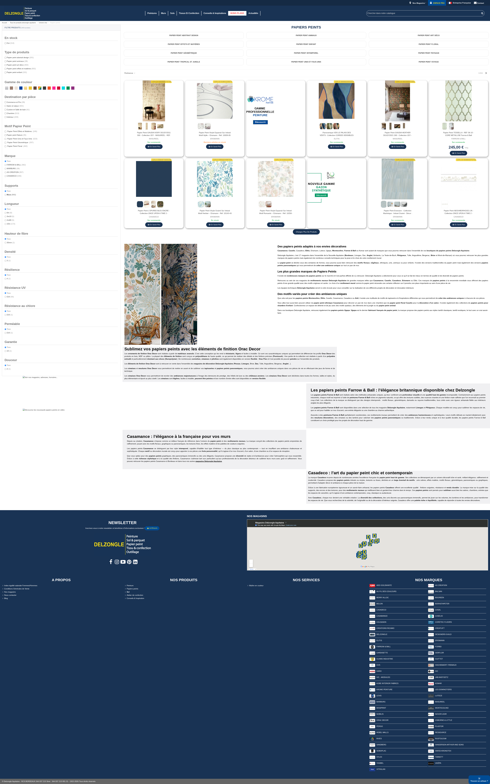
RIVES (379, 739)
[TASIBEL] (372, 763)
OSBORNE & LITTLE (443, 720)
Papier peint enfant (17, 72)
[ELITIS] (372, 641)
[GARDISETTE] (372, 653)
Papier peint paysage (428, 53)
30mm (11, 243)
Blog (6, 598)
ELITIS (379, 640)
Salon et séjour (15, 106)
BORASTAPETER (442, 604)
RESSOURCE (440, 732)
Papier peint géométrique (184, 53)
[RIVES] (372, 739)
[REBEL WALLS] (372, 733)
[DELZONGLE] (372, 635)
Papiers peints (132, 589)
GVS (378, 665)
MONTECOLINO (442, 708)
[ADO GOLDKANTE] (372, 585)
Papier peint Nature (16, 135)
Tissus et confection (189, 13)
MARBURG (13, 168)
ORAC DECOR (382, 720)
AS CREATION (15, 172)
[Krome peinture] (260, 111)
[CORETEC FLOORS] (431, 622)
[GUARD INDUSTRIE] (372, 659)
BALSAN (438, 591)
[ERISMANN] (431, 641)
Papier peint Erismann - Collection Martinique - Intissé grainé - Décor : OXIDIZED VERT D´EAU (397, 213)
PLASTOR (439, 726)
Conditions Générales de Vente (16, 589)
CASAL (438, 610)
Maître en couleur (256, 585)
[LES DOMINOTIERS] (431, 690)
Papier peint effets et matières (21, 69)
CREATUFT (440, 628)
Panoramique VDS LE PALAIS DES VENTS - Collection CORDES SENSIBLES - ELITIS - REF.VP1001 (336, 135)
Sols (172, 13)
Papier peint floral (429, 44)
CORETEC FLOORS (443, 622)
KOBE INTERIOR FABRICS (387, 683)
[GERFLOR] (431, 653)
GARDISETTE (382, 653)
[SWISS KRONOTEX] (431, 751)
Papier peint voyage (429, 62)
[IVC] (431, 671)
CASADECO (14, 176)
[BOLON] (372, 604)
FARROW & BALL (16, 165)
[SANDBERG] (372, 745)
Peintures (152, 13)
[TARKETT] (431, 757)
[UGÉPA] (431, 763)
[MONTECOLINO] (431, 708)
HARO (379, 671)
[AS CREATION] (431, 585)
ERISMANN (439, 640)
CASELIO (439, 616)
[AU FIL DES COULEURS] (372, 592)
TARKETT (439, 757)
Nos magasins (10, 592)
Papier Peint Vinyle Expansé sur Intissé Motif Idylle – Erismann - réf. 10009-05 (215, 134)
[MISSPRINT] (372, 708)
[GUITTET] (431, 659)
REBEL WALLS (382, 732)
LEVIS (378, 696)
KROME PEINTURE (384, 689)
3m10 (10, 216)
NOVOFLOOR (441, 714)
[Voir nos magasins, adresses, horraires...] (61, 391)
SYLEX (379, 757)
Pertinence (129, 73)
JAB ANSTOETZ (441, 677)
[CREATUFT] (431, 628)
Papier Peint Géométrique (20, 142)
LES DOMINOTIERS (443, 689)
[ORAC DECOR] (372, 720)
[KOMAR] (431, 684)
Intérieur (12, 117)
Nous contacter (10, 595)
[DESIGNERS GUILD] (431, 635)
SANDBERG (381, 745)
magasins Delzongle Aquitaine (208, 461)
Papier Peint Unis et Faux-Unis (22, 139)
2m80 (10, 220)
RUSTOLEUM (440, 739)
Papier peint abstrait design (20, 57)
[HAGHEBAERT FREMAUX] (431, 665)
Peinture (130, 585)
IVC (436, 671)
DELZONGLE (381, 634)
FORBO (438, 647)
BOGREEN (439, 597)
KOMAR (438, 683)
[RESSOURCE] (431, 733)
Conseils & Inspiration (135, 598)
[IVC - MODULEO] (372, 677)
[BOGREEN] (431, 598)
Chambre (13, 113)
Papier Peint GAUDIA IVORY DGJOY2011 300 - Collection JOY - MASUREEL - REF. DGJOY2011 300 (154, 135)
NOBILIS (379, 714)
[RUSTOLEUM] (431, 739)
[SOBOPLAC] (372, 751)
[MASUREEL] (431, 702)
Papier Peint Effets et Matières (22, 131)
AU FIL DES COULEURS (386, 591)
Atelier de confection (135, 595)
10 (9, 351)
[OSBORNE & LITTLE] (431, 720)
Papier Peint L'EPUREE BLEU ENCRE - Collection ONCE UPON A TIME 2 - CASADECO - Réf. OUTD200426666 (154, 213)
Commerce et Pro (16, 102)
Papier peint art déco (17, 65)
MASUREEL (440, 702)
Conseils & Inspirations (215, 13)
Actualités (253, 13)
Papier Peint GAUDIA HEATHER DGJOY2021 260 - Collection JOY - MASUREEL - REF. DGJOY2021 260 (397, 135)
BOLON (379, 604)
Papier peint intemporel (306, 53)
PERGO (379, 726)
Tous (9, 161)
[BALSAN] (431, 592)
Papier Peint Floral (17, 146)
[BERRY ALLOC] (372, 598)
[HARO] (372, 671)
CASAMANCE (382, 616)
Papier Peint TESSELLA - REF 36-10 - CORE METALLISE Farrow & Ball (458, 134)
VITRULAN (380, 769)
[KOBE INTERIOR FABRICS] (372, 684)
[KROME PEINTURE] (372, 690)
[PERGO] (372, 727)
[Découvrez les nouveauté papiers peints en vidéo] (61, 424)
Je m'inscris (153, 528)
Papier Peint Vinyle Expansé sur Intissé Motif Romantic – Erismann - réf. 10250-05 (275, 213)
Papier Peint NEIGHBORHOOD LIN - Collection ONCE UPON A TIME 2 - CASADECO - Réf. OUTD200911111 (458, 213)
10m (11, 224)
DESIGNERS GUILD (443, 634)
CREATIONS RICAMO (385, 628)
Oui (10, 43)
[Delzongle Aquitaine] (22, 13)
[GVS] (372, 665)
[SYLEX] (372, 757)
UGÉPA (438, 763)
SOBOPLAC (381, 751)
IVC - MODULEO (383, 677)
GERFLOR (439, 653)
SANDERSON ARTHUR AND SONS (449, 745)
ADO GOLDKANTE (384, 585)
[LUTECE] (431, 696)
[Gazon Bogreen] (321, 189)
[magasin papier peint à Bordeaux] (306, 241)
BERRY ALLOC (382, 597)
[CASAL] (431, 610)
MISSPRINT (381, 708)
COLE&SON (381, 622)
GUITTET (439, 659)
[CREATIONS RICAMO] (372, 628)
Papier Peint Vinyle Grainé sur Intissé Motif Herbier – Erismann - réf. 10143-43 (215, 212)
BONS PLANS (237, 13)
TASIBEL (380, 763)
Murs (163, 13)
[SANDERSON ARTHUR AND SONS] (431, 745)
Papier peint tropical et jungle (184, 62)
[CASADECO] (372, 610)
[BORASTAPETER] (431, 604)
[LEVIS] (372, 696)
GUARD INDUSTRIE (384, 659)
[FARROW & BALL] (372, 647)
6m (9, 213)
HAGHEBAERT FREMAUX (445, 665)
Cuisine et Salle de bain (18, 110)
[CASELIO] (431, 616)
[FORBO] (431, 647)
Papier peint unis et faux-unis (306, 62)
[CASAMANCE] (372, 616)
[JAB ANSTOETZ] (431, 677)
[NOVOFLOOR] (431, 714)
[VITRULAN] (372, 769)
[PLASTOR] (431, 727)
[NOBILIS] (372, 714)
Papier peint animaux (17, 61)
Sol (128, 592)
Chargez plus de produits (306, 232)
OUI (10, 297)
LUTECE (438, 696)
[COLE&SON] (372, 622)
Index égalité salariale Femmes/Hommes (20, 585)
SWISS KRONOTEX (443, 751)
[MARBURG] (372, 702)
